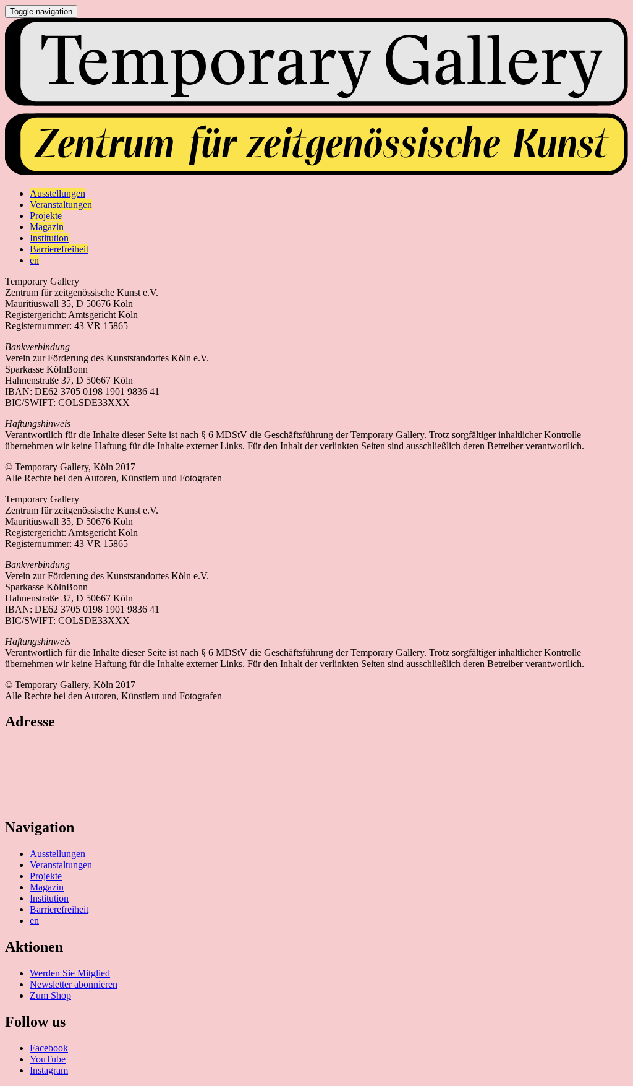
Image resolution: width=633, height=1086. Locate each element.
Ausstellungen (57, 853)
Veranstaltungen (61, 865)
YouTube (48, 1059)
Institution (49, 898)
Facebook (49, 1048)
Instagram (49, 1070)
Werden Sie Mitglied (70, 973)
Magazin (47, 887)
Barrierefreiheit (59, 909)
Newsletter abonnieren (73, 984)
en (34, 920)
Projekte (46, 876)
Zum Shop (50, 995)
